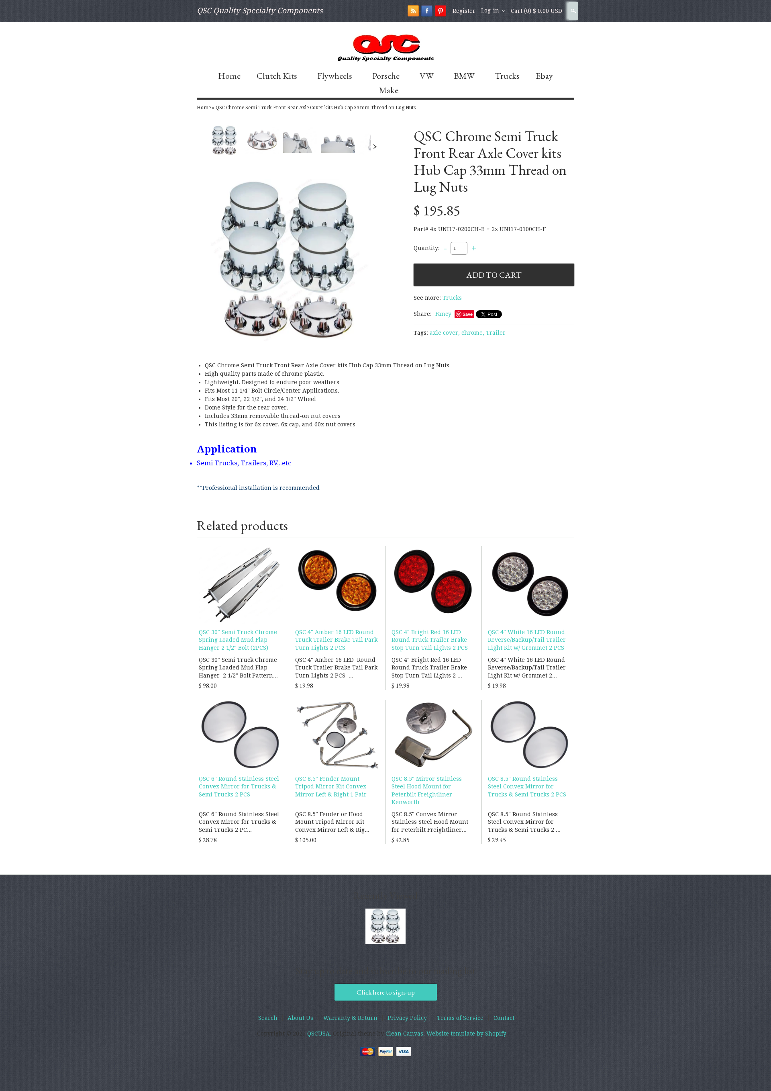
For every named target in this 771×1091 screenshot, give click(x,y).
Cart (536, 11)
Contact (504, 1018)
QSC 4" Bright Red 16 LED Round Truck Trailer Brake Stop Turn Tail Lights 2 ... (429, 668)
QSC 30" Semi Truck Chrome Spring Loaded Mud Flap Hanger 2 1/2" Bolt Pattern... (238, 668)
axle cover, (445, 333)
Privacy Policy (407, 1018)
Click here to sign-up (386, 992)
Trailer (496, 333)
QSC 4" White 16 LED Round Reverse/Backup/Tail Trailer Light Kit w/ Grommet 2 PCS (527, 640)
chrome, (472, 333)
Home (229, 76)
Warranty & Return (350, 1018)
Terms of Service (460, 1018)
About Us (300, 1018)
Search (573, 11)
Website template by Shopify (466, 1033)
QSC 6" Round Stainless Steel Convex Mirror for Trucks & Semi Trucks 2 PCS (239, 787)
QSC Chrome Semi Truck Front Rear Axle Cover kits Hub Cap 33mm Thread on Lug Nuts (316, 108)
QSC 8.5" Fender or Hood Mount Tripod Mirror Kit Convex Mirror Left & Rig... (332, 822)
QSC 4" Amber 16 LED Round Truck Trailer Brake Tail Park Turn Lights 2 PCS (336, 640)
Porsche (386, 76)
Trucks (507, 76)
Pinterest (440, 10)
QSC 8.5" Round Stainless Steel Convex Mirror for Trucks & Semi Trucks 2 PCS (527, 787)
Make (388, 90)
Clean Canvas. (405, 1033)
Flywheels (334, 76)
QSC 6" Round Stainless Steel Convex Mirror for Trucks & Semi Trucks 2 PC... (239, 822)
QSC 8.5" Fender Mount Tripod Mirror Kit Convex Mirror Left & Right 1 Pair (331, 787)
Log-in (490, 10)
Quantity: (427, 248)
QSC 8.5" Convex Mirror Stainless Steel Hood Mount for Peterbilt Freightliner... (430, 822)
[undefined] (289, 260)
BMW (464, 76)
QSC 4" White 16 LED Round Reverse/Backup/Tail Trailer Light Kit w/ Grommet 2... (527, 668)
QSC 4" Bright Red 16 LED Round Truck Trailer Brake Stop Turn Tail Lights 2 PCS (430, 640)
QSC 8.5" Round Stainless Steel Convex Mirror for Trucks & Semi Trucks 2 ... (524, 822)
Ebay (544, 76)
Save (468, 314)
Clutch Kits (277, 76)
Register (464, 11)
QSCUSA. (320, 1033)
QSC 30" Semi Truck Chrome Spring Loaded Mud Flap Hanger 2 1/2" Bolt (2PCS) (238, 640)
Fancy (443, 314)
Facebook (426, 10)
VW (427, 76)
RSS (413, 10)
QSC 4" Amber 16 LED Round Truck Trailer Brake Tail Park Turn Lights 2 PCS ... (336, 668)
